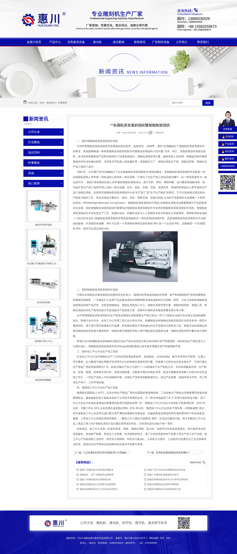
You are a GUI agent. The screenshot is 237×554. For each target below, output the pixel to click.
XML (168, 538)
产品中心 (55, 42)
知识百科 (34, 152)
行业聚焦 (34, 142)
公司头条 (34, 132)
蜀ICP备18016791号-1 (135, 538)
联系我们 (203, 42)
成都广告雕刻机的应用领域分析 (95, 479)
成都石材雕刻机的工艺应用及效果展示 (98, 489)
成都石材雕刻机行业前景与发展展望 (97, 484)
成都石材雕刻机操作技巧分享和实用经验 (167, 479)
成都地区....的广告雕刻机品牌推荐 (96, 474)
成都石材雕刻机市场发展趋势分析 (164, 489)
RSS (162, 538)
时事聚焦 (62, 102)
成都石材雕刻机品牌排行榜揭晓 (163, 484)
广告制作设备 (160, 42)
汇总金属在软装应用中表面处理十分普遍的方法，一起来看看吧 (115, 452)
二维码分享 (159, 133)
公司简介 (182, 42)
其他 (31, 173)
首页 (42, 102)
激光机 (97, 42)
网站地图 (153, 538)
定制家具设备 (76, 42)
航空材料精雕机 (43, 380)
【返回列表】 (195, 462)
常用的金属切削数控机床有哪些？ (173, 452)
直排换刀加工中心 (44, 341)
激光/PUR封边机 (43, 224)
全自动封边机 (43, 302)
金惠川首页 (34, 42)
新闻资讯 (139, 42)
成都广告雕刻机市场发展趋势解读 (96, 469)
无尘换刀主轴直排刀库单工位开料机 (43, 263)
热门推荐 (34, 183)
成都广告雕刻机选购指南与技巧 (163, 474)
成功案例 (118, 42)
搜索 (208, 103)
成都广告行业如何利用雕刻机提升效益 (166, 469)
